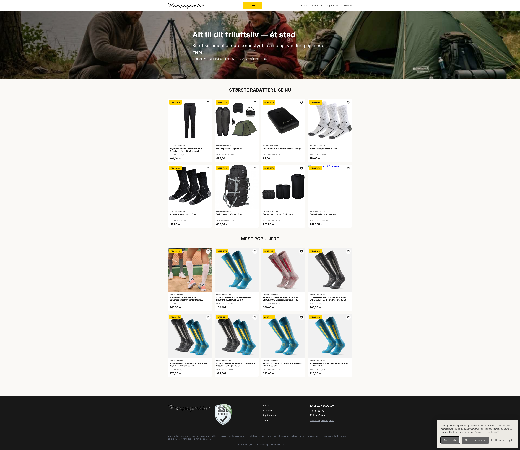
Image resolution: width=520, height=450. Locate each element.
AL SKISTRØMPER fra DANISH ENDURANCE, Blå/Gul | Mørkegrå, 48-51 (236, 364)
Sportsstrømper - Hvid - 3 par (323, 148)
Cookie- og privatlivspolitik (322, 420)
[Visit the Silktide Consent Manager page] (510, 440)
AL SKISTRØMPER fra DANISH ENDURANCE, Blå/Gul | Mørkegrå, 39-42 (189, 364)
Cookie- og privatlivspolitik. (488, 432)
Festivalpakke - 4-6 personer (323, 214)
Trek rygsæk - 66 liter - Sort (229, 214)
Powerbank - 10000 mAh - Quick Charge (282, 148)
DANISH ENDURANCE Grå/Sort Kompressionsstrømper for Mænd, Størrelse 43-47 (186, 299)
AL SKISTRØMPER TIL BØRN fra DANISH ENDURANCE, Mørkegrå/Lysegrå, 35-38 (328, 298)
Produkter (317, 5)
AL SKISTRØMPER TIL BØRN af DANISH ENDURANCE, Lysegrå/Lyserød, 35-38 (280, 298)
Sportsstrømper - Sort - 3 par (183, 214)
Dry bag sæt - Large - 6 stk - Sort (278, 214)
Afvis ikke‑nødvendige (475, 440)
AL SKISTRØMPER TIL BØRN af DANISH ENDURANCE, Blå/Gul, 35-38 (233, 298)
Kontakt (348, 5)
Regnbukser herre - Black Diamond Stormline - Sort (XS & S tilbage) (186, 149)
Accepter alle (450, 440)
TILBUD (252, 5)
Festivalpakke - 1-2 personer (229, 148)
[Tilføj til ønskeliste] (208, 102)
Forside (304, 5)
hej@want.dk (322, 415)
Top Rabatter (333, 5)
